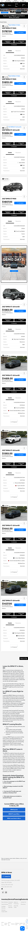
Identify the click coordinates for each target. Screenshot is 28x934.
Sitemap (13, 923)
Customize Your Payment (8, 42)
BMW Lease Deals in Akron (14, 818)
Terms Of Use (9, 924)
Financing (17, 899)
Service (11, 899)
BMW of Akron (2, 924)
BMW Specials (14, 809)
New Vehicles (4, 902)
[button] (5, 26)
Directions (23, 904)
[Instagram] (6, 892)
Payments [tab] (18, 50)
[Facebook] (2, 892)
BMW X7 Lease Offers (14, 814)
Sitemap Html (17, 924)
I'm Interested (14, 44)
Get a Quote (21, 32)
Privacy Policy (5, 924)
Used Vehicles (4, 904)
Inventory (4, 899)
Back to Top (23, 658)
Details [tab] (10, 50)
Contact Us (7, 876)
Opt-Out (24, 924)
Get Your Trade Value (21, 42)
